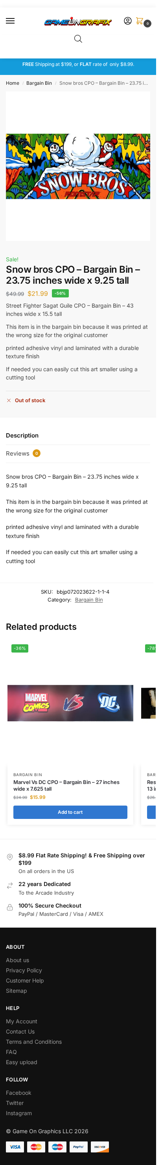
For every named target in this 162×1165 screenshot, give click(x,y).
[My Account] (128, 21)
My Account (21, 1021)
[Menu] (17, 21)
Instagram (19, 1113)
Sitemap (16, 990)
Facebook (18, 1092)
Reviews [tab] (22, 453)
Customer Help (25, 980)
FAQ (11, 1051)
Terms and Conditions (34, 1041)
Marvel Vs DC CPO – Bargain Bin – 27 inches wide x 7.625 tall (66, 785)
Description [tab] (22, 435)
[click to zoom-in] (81, 166)
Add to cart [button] (70, 812)
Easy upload (21, 1062)
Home (12, 83)
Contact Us (20, 1031)
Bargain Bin (39, 83)
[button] (141, 21)
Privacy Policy (24, 970)
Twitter (15, 1102)
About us (18, 960)
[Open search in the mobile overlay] (78, 38)
